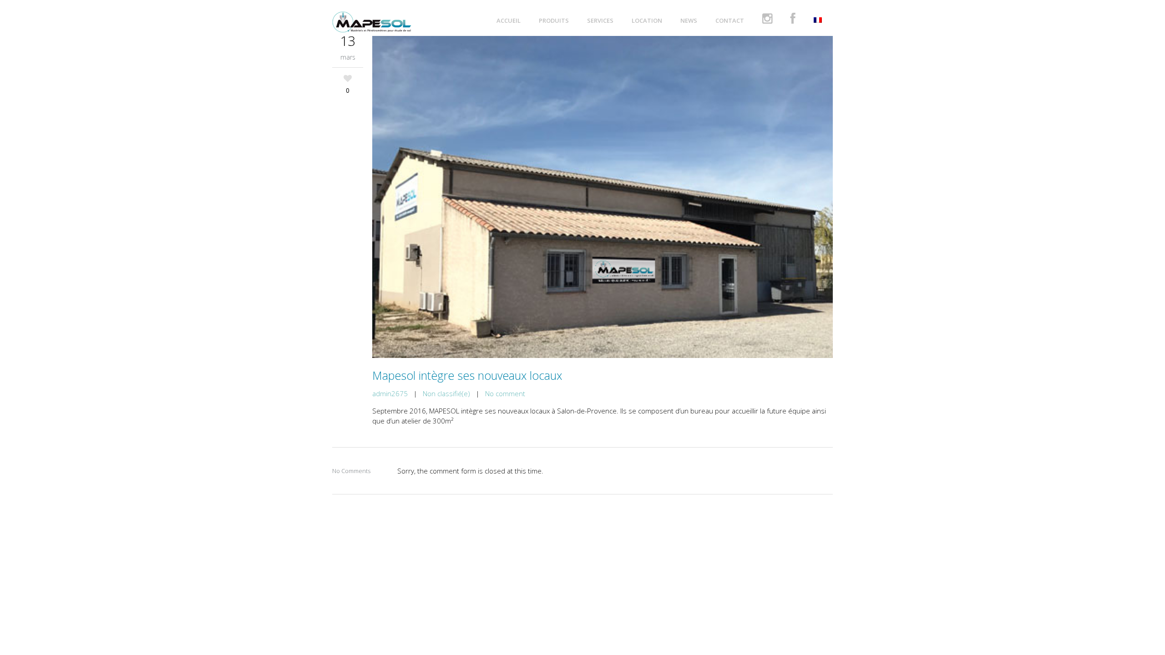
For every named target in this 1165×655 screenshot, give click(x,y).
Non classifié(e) (446, 393)
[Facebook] (793, 20)
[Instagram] (767, 20)
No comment (505, 393)
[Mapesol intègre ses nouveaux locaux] (602, 197)
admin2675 (390, 393)
